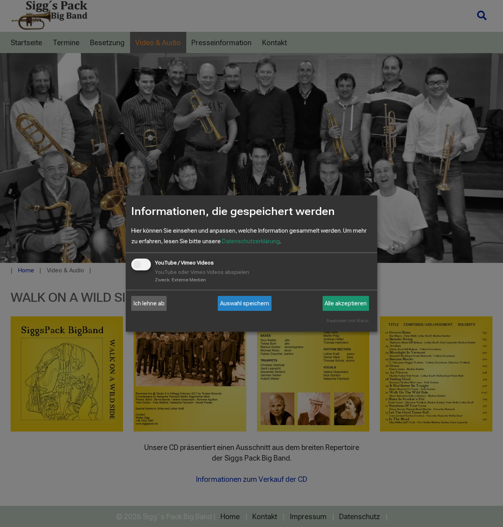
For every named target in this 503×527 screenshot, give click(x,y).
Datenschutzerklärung (251, 241)
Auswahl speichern (244, 303)
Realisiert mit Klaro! (348, 320)
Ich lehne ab (149, 303)
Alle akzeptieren (346, 303)
